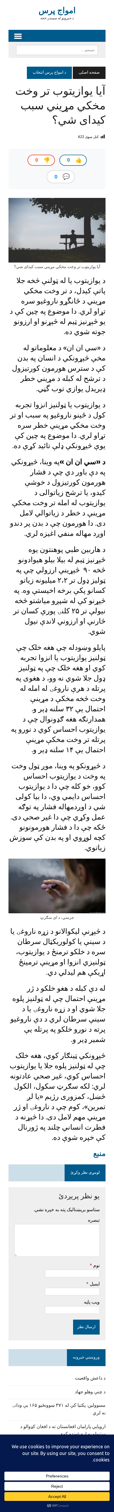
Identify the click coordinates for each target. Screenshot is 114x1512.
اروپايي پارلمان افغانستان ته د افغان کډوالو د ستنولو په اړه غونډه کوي (63, 1430)
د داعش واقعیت (90, 1378)
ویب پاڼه (92, 1301)
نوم (96, 1265)
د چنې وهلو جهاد (90, 1392)
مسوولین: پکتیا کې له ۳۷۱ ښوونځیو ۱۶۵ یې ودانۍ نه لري (59, 1409)
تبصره (94, 1220)
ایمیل (94, 1283)
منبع (99, 1153)
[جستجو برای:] (57, 50)
